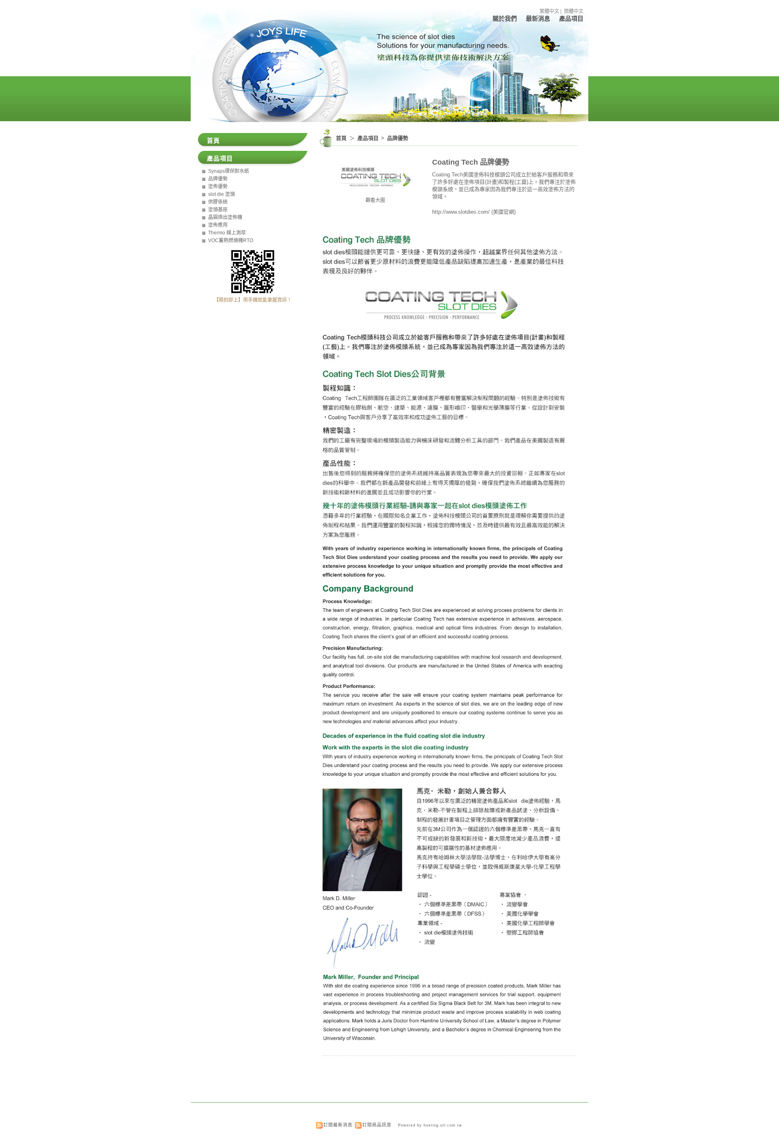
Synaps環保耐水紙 (228, 171)
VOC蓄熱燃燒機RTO (230, 240)
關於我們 (505, 18)
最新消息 (538, 18)
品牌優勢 (397, 138)
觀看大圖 (375, 200)
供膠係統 (218, 202)
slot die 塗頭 (221, 194)
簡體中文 (573, 11)
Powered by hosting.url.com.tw (430, 1125)
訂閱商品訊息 (377, 1124)
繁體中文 (549, 11)
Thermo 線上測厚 (227, 233)
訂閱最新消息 (338, 1124)
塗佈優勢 (218, 186)
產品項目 (571, 18)
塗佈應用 (218, 225)
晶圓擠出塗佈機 (225, 217)
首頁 (341, 138)
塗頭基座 (218, 209)
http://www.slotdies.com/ (461, 212)
